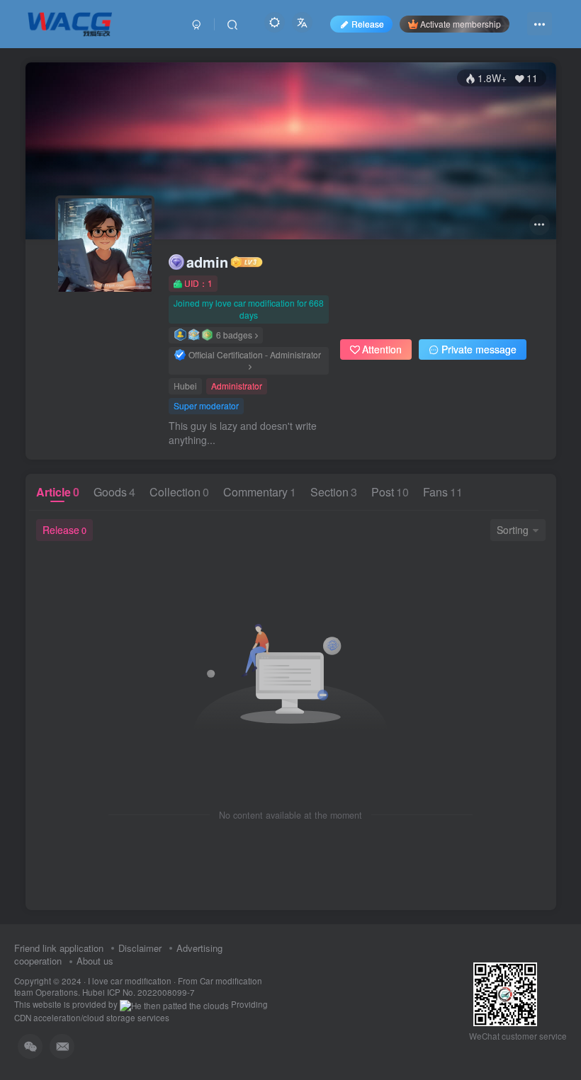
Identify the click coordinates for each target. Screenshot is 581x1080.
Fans (443, 492)
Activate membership (460, 24)
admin (207, 262)
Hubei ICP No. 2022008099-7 (138, 992)
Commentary (259, 492)
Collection (179, 492)
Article (57, 492)
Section (333, 492)
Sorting (513, 530)
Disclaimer (140, 948)
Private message (479, 349)
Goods (114, 492)
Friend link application (58, 948)
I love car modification (129, 981)
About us (95, 960)
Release (64, 530)
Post (390, 492)
